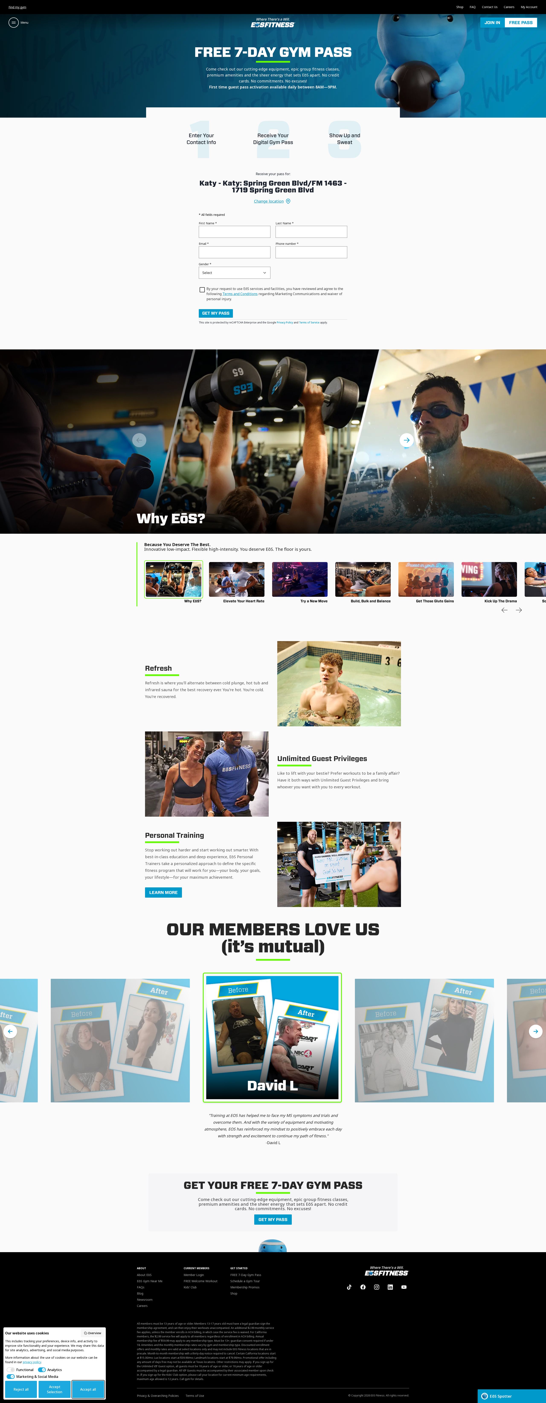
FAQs (140, 1287)
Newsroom (144, 1300)
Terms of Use (195, 1396)
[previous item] (504, 610)
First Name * (208, 223)
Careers (509, 7)
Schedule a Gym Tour (245, 1281)
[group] (173, 579)
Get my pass (215, 313)
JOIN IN (492, 22)
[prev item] (139, 440)
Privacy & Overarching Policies (158, 1396)
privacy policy (32, 1362)
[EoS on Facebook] (363, 1287)
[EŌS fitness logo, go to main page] (273, 22)
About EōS (144, 1275)
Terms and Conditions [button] (240, 293)
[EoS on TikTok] (349, 1287)
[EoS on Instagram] (376, 1287)
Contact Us (490, 7)
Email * (204, 244)
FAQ (473, 7)
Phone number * (287, 244)
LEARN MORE (163, 892)
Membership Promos (245, 1287)
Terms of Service (309, 322)
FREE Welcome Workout (201, 1281)
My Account (529, 7)
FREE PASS (521, 22)
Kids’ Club (190, 1287)
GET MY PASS (273, 1219)
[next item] (407, 440)
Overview (94, 1333)
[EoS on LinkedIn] (390, 1287)
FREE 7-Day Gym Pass (245, 1275)
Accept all (88, 1389)
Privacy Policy (285, 322)
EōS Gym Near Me (150, 1281)
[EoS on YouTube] (404, 1287)
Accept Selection (54, 1389)
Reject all (21, 1389)
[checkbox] (19, 1369)
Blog (140, 1293)
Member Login (194, 1275)
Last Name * (285, 223)
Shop (459, 7)
